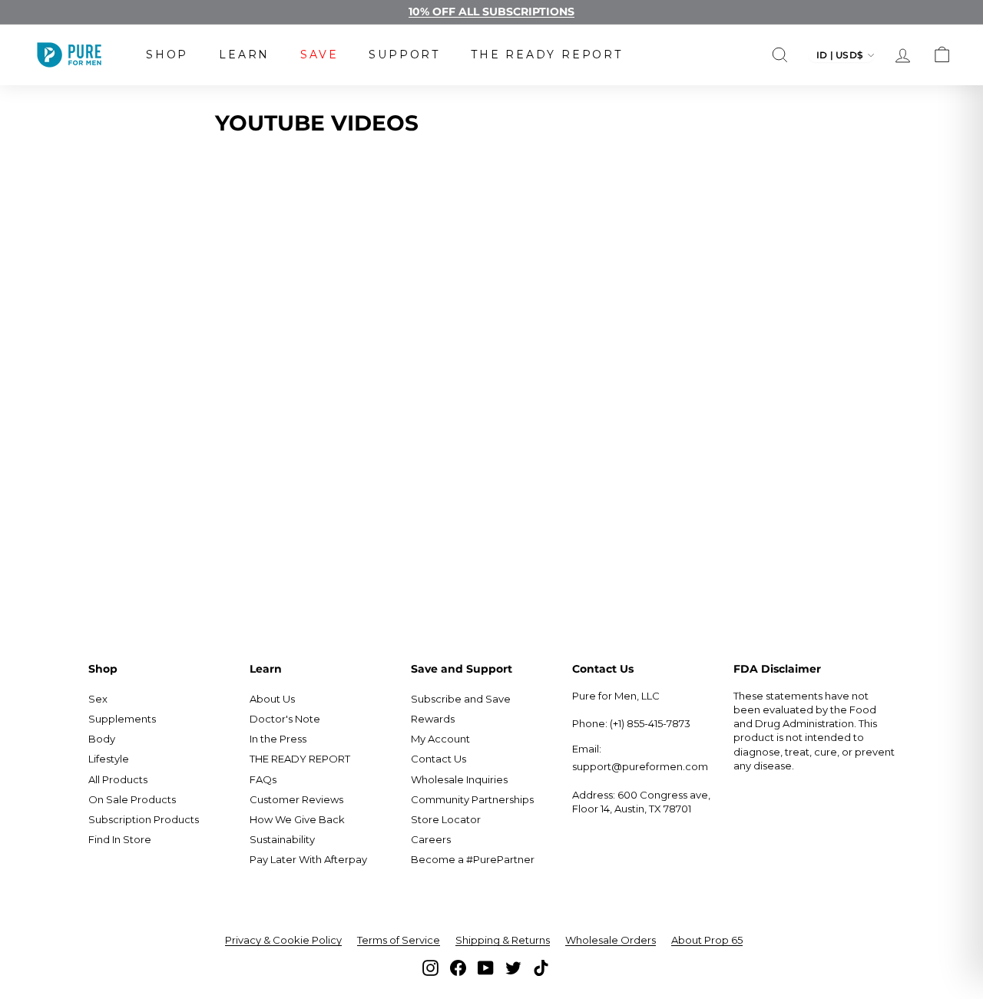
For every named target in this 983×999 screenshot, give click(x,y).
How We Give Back (297, 819)
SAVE (319, 54)
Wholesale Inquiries (459, 779)
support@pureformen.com (640, 766)
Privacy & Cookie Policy (283, 940)
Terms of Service (398, 940)
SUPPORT (404, 54)
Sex (98, 699)
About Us (272, 699)
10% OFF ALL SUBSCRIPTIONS (491, 11)
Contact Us (438, 759)
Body (101, 739)
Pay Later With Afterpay (308, 859)
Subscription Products (143, 819)
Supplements (122, 719)
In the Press (278, 739)
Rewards (433, 719)
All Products (117, 779)
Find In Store (119, 839)
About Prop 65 (707, 940)
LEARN (244, 54)
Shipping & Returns (502, 940)
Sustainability (282, 839)
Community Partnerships (472, 799)
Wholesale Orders (610, 940)
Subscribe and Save (461, 699)
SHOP (167, 54)
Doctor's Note (285, 719)
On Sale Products (132, 799)
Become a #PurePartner (473, 859)
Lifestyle (108, 759)
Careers (431, 839)
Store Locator (446, 819)
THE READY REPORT (547, 54)
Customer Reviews (296, 799)
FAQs (263, 779)
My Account (440, 739)
